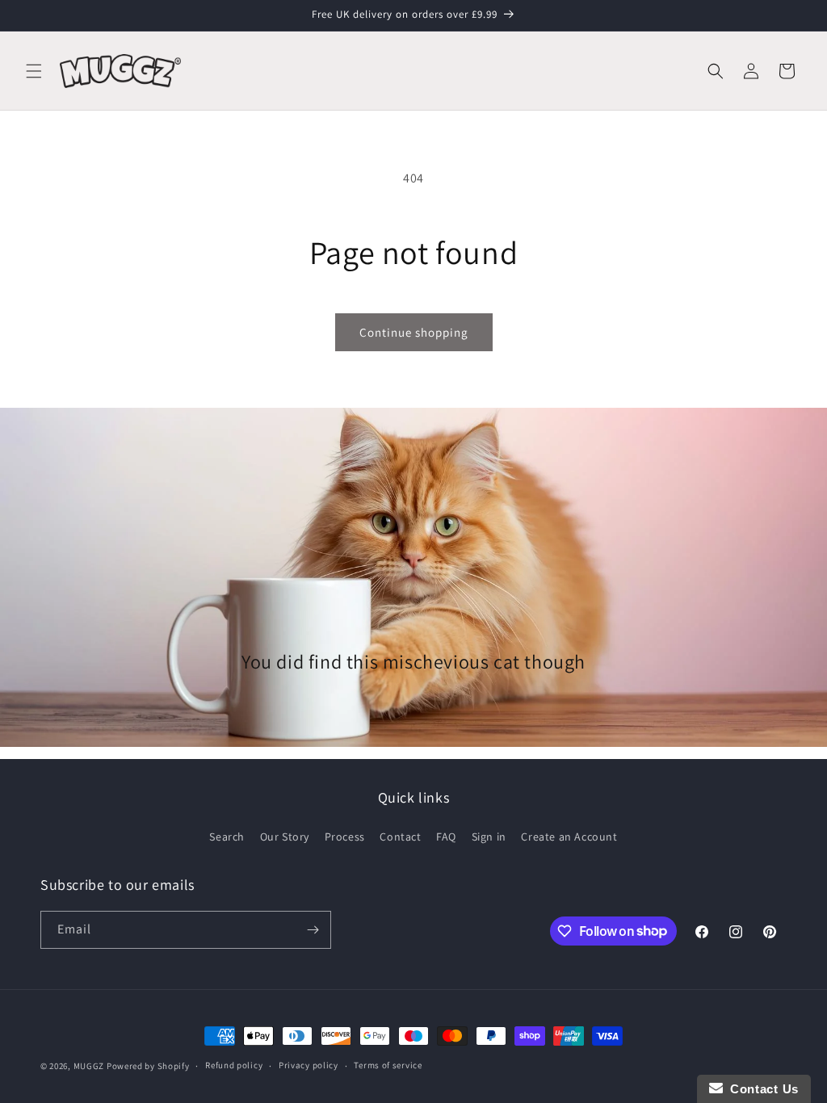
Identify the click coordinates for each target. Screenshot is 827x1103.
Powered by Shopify (148, 1066)
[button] (34, 71)
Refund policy (233, 1065)
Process (345, 836)
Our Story (284, 836)
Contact (400, 836)
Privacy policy (308, 1065)
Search (227, 836)
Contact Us (761, 1089)
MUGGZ (89, 1066)
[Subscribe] (312, 930)
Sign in (489, 836)
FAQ (446, 836)
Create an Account (569, 836)
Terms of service (388, 1065)
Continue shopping (413, 332)
